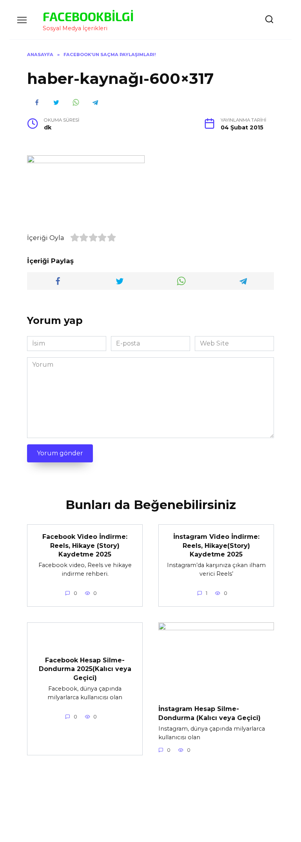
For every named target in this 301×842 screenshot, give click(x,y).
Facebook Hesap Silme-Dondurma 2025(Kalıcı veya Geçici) (85, 668)
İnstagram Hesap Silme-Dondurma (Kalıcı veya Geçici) (209, 713)
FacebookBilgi (88, 16)
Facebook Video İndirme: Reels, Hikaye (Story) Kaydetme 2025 (84, 545)
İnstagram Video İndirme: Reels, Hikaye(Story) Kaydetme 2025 (216, 545)
